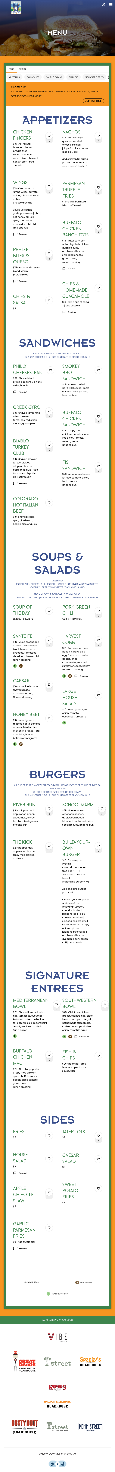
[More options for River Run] (49, 808)
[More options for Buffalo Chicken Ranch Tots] (98, 226)
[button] (33, 151)
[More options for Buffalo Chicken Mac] (49, 1054)
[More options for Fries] (49, 1135)
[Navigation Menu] (111, 4)
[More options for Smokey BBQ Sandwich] (98, 370)
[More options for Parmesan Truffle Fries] (98, 187)
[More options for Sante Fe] (49, 640)
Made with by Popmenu (37, 1320)
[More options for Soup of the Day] (49, 611)
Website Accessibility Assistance (57, 1454)
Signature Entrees (94, 77)
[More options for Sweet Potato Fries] (98, 1188)
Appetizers (14, 77)
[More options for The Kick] (49, 846)
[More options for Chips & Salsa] (49, 300)
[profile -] (103, 4)
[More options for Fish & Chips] (98, 1055)
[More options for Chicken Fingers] (49, 135)
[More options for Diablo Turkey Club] (49, 444)
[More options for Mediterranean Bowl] (56, 1004)
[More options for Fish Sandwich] (98, 466)
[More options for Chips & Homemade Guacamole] (98, 287)
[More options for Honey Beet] (49, 718)
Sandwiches (33, 77)
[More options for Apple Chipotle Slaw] (49, 1192)
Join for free (93, 101)
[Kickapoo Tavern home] (15, 7)
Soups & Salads (54, 77)
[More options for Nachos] (98, 135)
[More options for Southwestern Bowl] (105, 1004)
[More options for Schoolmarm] (102, 808)
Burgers (73, 77)
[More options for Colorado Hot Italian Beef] (49, 502)
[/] (57, 1337)
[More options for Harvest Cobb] (98, 640)
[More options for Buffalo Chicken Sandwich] (98, 416)
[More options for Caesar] (49, 684)
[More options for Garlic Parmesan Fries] (49, 1227)
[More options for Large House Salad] (98, 695)
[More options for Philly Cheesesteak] (50, 370)
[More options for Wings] (49, 186)
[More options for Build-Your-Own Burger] (98, 846)
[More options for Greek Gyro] (49, 411)
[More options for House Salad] (49, 1158)
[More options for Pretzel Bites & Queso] (49, 253)
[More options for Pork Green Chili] (98, 611)
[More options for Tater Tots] (98, 1135)
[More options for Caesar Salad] (98, 1159)
